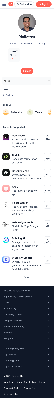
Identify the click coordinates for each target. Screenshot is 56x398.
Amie (15, 186)
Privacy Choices (31, 388)
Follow (27, 70)
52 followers (26, 43)
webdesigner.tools (22, 222)
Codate (16, 154)
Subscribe (26, 4)
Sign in (45, 4)
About (7, 80)
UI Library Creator (22, 257)
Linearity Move (20, 170)
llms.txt (18, 394)
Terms (42, 382)
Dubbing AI (18, 238)
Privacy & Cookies (12, 388)
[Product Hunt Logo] (10, 4)
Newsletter (9, 382)
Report (26, 277)
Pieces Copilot (20, 202)
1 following (40, 43)
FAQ (34, 382)
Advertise (8, 394)
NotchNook (18, 135)
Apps (19, 382)
